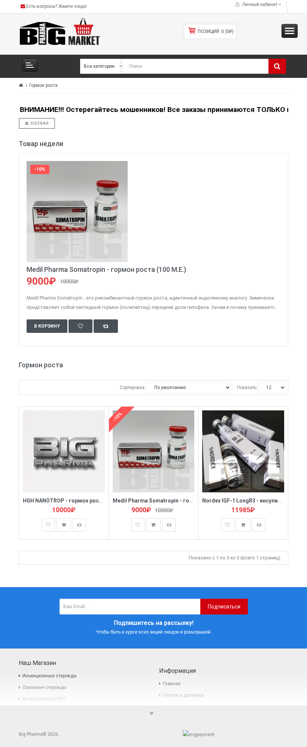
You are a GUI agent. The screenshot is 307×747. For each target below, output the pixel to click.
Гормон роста (43, 85)
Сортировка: (133, 387)
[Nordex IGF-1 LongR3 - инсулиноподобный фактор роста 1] (243, 451)
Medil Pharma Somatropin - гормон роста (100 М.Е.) (106, 269)
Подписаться (224, 607)
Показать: (247, 387)
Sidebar (40, 123)
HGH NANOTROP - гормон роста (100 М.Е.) (77, 501)
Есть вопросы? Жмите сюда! (56, 6)
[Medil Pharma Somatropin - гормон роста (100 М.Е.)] (153, 211)
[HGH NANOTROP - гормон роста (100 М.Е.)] (64, 451)
